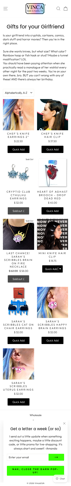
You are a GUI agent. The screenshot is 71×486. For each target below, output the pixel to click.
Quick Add (18, 149)
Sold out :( (18, 211)
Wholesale (36, 415)
